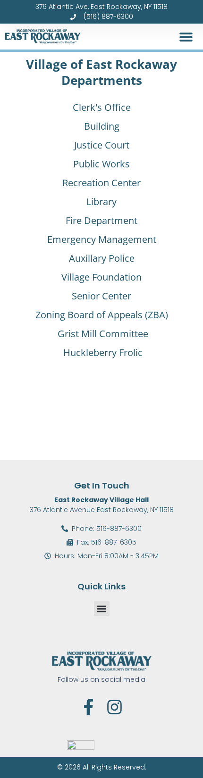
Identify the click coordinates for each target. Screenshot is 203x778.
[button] (185, 36)
